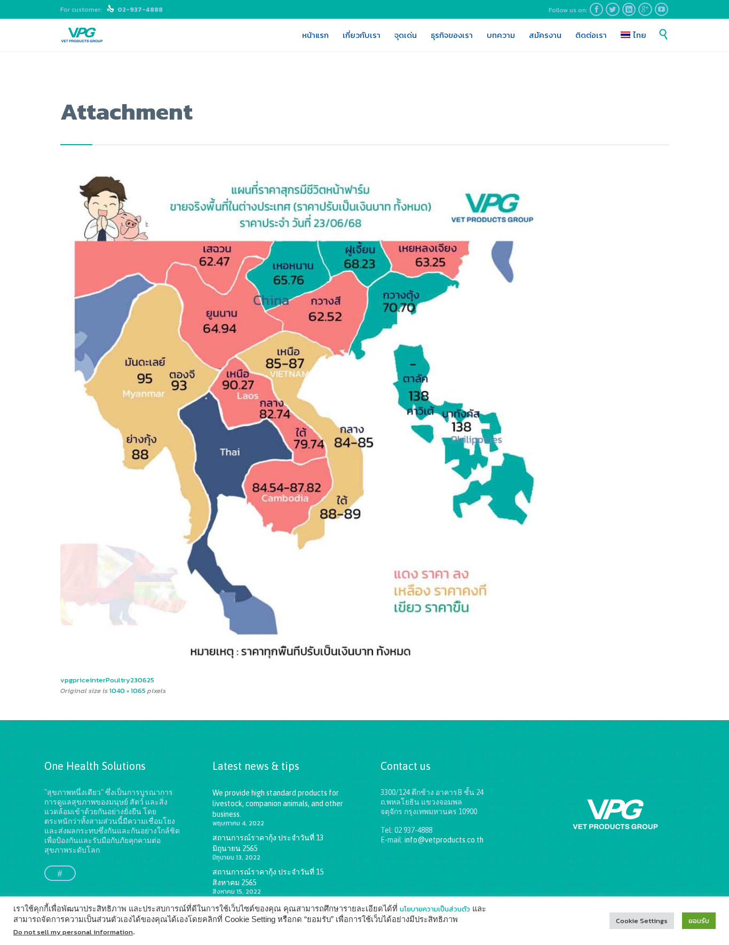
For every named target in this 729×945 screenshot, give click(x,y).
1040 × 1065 (127, 691)
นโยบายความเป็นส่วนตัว (435, 909)
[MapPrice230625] (364, 421)
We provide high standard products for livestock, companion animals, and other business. (277, 803)
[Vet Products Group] (82, 35)
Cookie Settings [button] (642, 921)
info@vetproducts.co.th (444, 840)
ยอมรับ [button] (698, 921)
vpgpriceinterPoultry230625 (107, 680)
